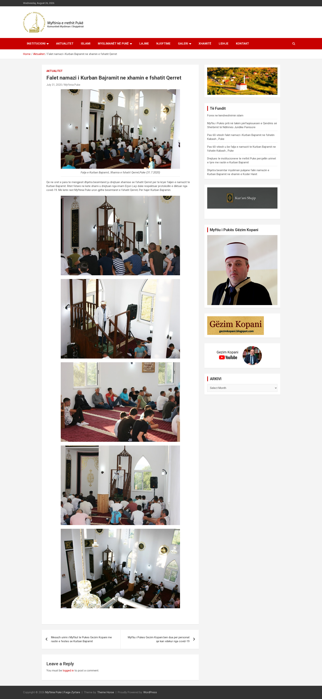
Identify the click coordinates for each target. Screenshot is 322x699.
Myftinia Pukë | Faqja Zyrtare (62, 692)
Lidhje (223, 43)
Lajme (144, 43)
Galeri (183, 43)
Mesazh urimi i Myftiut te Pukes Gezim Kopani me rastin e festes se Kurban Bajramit (81, 639)
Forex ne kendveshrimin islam (225, 115)
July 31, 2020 (54, 84)
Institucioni (36, 43)
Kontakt (242, 43)
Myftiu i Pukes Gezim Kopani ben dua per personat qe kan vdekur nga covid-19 (159, 639)
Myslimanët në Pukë (113, 43)
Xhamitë (205, 43)
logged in (68, 670)
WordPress (150, 692)
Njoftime (163, 43)
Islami (85, 43)
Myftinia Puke (72, 84)
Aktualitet (64, 43)
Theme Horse (105, 692)
